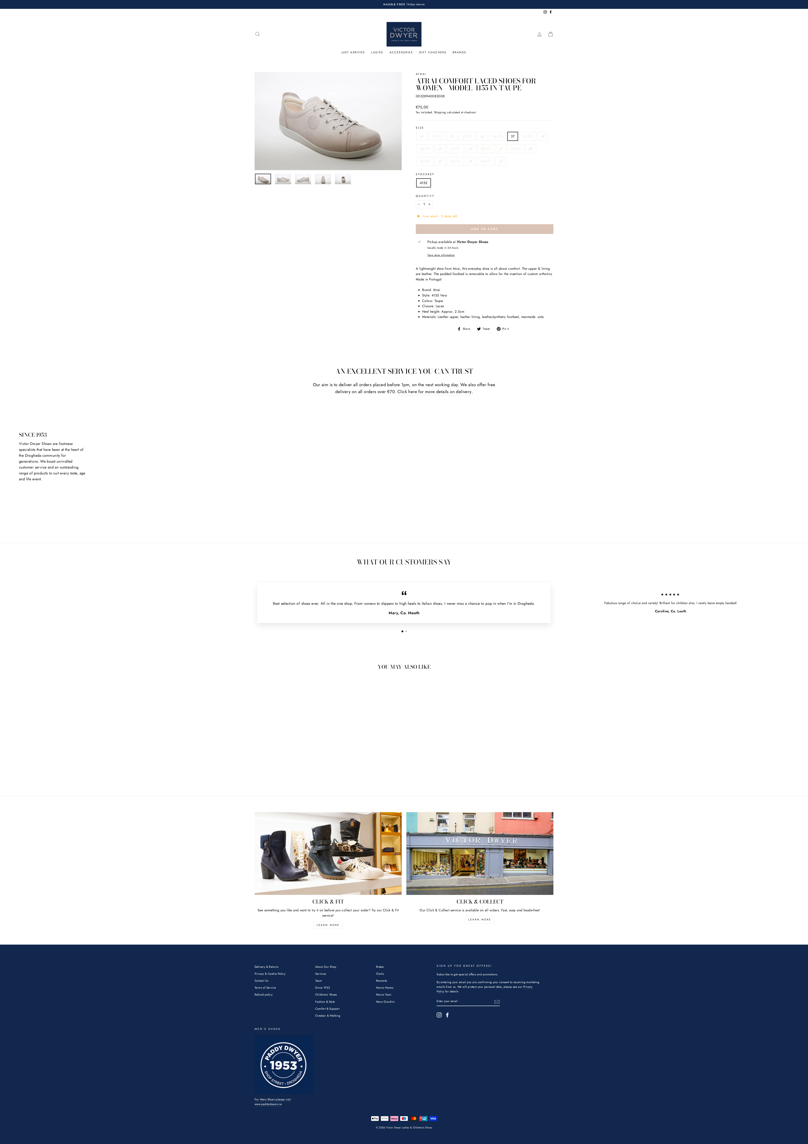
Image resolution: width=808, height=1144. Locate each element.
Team (318, 980)
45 (501, 161)
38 (543, 136)
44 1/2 (485, 161)
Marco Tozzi (383, 994)
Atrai (421, 74)
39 (440, 148)
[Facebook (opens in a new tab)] (447, 1014)
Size (420, 128)
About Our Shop (325, 967)
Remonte (381, 980)
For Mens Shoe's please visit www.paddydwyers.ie (273, 1101)
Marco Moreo (384, 987)
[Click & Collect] (479, 853)
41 (501, 148)
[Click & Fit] (328, 853)
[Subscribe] (497, 1001)
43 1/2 (455, 161)
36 (482, 136)
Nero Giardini (385, 1002)
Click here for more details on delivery (434, 391)
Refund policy (263, 994)
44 (471, 161)
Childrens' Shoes (326, 994)
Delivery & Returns (266, 967)
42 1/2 (425, 161)
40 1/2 (486, 148)
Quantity (425, 196)
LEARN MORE (328, 925)
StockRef (425, 174)
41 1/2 (516, 148)
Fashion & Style (325, 1002)
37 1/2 (527, 136)
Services (320, 974)
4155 (423, 182)
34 (422, 136)
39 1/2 (455, 148)
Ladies (377, 52)
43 (440, 161)
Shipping (440, 112)
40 (471, 148)
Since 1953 (322, 987)
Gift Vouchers (433, 52)
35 (452, 136)
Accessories (401, 52)
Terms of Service (265, 987)
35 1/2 (467, 136)
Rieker (380, 967)
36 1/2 (497, 136)
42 (531, 148)
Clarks (380, 974)
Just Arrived (353, 52)
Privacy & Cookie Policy (270, 974)
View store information (441, 255)
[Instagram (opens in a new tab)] (439, 1014)
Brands (459, 52)
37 (513, 136)
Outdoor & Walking (327, 1015)
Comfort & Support (327, 1009)
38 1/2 (425, 148)
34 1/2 (437, 136)
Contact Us (261, 980)
